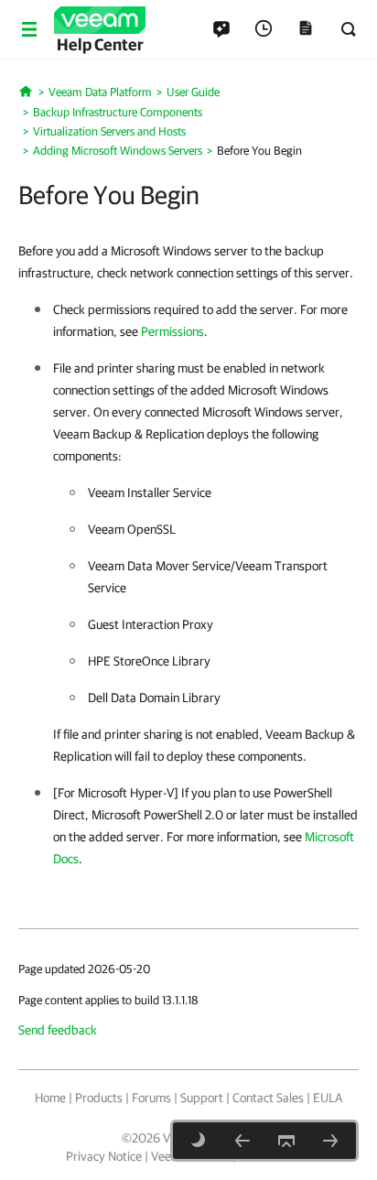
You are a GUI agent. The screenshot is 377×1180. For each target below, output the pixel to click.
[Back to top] (286, 1141)
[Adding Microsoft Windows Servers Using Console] (330, 1141)
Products (99, 1097)
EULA (327, 1097)
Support (201, 1097)
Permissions (172, 331)
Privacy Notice (104, 1156)
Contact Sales (268, 1097)
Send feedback (57, 1030)
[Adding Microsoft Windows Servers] (242, 1141)
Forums (151, 1097)
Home (50, 1097)
